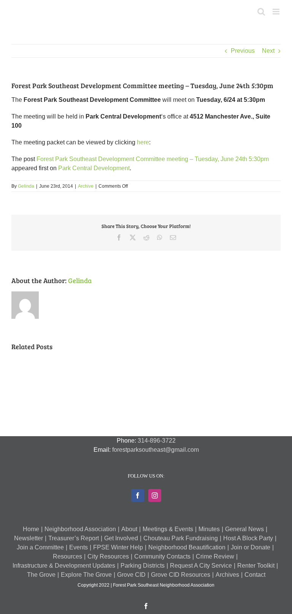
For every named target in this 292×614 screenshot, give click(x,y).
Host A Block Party (248, 538)
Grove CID (131, 574)
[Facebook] (137, 495)
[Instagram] (154, 495)
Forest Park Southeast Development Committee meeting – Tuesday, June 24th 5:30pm (152, 159)
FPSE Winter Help (118, 547)
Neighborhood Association (80, 529)
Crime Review (215, 556)
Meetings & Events (168, 529)
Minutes (209, 529)
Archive (86, 186)
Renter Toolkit (256, 565)
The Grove (41, 574)
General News (244, 529)
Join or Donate (250, 547)
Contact (254, 574)
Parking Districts (143, 565)
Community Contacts (162, 556)
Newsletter (28, 538)
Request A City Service (201, 565)
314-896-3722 (157, 440)
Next (268, 50)
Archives (227, 574)
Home (31, 529)
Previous (243, 50)
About (129, 529)
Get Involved (121, 538)
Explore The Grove (86, 574)
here (143, 142)
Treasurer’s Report (73, 538)
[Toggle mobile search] (261, 12)
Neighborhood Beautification (186, 547)
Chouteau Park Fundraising (180, 538)
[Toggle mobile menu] (277, 12)
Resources (67, 556)
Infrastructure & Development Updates (64, 565)
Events (78, 547)
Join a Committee (40, 547)
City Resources (108, 556)
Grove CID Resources (180, 574)
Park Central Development (94, 168)
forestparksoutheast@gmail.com (155, 449)
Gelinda (26, 186)
